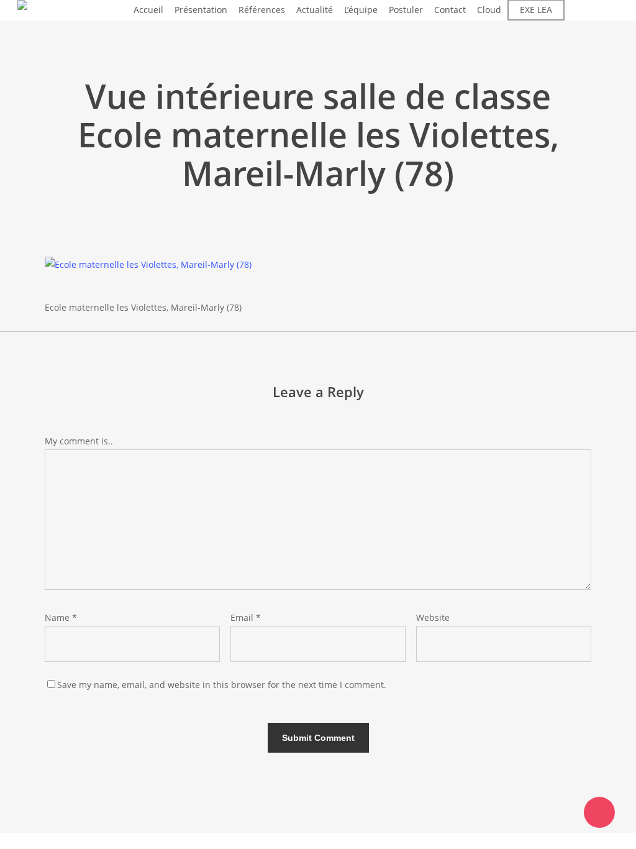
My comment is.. (79, 441)
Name (61, 617)
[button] (318, 841)
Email (245, 617)
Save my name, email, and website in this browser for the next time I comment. (221, 685)
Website (433, 617)
